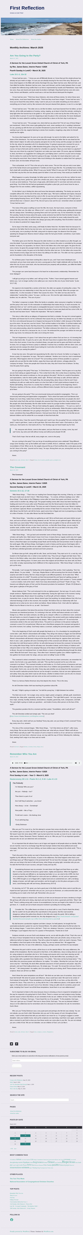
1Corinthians (13, 1159)
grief (56, 1162)
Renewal (72, 1165)
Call (31, 1159)
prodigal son (56, 460)
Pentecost (62, 1165)
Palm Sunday (48, 1165)
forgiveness (38, 1162)
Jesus (72, 1162)
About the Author (36, 39)
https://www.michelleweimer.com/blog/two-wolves (27, 716)
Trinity (49, 1168)
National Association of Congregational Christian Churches (32, 1181)
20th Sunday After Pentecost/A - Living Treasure (22, 1208)
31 (25, 1144)
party (51, 460)
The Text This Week (17, 1178)
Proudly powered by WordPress (19, 1231)
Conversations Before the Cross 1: (19, 1202)
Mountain (41, 1165)
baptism (28, 1159)
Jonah (79, 1162)
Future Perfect (13, 1086)
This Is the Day (14, 1088)
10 (25, 1135)
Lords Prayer (23, 1165)
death (74, 1159)
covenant (30, 746)
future (45, 1162)
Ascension (24, 1159)
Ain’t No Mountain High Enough (18, 1084)
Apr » (15, 1148)
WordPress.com (48, 1231)
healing (60, 1162)
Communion (40, 1159)
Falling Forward (14, 1199)
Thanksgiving (36, 1168)
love (42, 746)
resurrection (15, 1167)
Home (12, 39)
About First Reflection (22, 39)
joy (11, 1165)
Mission (37, 1165)
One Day (12, 1197)
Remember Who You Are (23, 754)
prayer (67, 1165)
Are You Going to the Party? (25, 55)
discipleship (14, 1162)
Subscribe (17, 1066)
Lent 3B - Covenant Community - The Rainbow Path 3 (24, 1206)
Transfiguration (43, 1168)
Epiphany (26, 1162)
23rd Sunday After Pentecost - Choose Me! (21, 1204)
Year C (27, 460)
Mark (33, 1165)
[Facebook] (16, 1043)
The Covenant (17, 467)
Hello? (11, 1082)
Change (35, 1159)
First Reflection (27, 8)
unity (52, 1168)
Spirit (30, 1168)
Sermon (23, 460)
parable (47, 460)
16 (15, 1138)
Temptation (50, 1032)
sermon (44, 1032)
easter (20, 1162)
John (77, 1162)
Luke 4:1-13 (52, 779)
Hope (38, 746)
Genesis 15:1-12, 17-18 (19, 491)
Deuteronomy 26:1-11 (19, 779)
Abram (25, 746)
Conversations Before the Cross (55, 1159)
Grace (35, 460)
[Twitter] (11, 1043)
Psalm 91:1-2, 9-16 (37, 779)
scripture (39, 1032)
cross (72, 1159)
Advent (18, 1159)
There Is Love (13, 1195)
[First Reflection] (41, 26)
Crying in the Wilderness (16, 1080)
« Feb (11, 1148)
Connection (45, 1159)
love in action (41, 460)
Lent (16, 460)
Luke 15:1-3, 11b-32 (18, 74)
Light (17, 1165)
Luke (19, 460)
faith (31, 1162)
